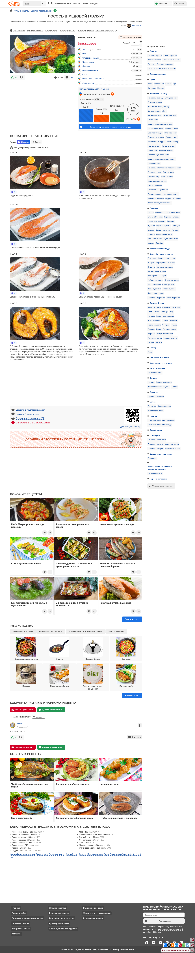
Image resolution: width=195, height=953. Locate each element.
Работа (85, 4)
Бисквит (151, 230)
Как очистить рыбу (21, 818)
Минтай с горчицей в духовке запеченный (72, 604)
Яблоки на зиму (170, 133)
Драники (151, 234)
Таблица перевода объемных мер (94, 89)
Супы (152, 79)
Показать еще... (132, 619)
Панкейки (159, 243)
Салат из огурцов (155, 55)
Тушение (151, 267)
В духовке (152, 258)
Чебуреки (166, 325)
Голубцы (164, 312)
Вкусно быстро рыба (23, 631)
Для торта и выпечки (160, 357)
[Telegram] (187, 945)
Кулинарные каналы (93, 918)
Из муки (26, 686)
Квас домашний (168, 420)
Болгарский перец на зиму (158, 107)
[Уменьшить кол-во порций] (140, 45)
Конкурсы (94, 4)
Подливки (152, 406)
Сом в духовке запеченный (26, 563)
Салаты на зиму (154, 111)
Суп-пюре (152, 88)
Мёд (84, 53)
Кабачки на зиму (169, 115)
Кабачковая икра (154, 115)
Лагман (151, 342)
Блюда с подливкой (165, 334)
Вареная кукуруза (155, 473)
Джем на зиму (172, 142)
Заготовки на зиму (158, 94)
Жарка (160, 258)
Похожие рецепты (35, 30)
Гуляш (174, 325)
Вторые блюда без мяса (50, 631)
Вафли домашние (155, 239)
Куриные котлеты (170, 338)
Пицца (158, 329)
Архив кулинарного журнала (63, 928)
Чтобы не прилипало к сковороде (118, 818)
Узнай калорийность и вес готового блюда (110, 127)
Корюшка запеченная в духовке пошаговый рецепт (117, 564)
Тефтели (151, 334)
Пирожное (160, 396)
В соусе (151, 263)
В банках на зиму (155, 102)
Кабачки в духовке (155, 280)
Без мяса (126, 659)
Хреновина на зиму (170, 194)
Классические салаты (171, 60)
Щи (174, 84)
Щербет (151, 396)
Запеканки (176, 307)
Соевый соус (88, 62)
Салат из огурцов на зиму (158, 155)
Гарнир (153, 348)
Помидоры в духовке (156, 298)
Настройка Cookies (21, 928)
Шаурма (151, 382)
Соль (84, 74)
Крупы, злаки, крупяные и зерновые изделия (160, 467)
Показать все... (132, 695)
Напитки (153, 416)
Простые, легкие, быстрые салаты (162, 69)
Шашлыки (166, 307)
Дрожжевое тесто (155, 373)
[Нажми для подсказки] (112, 94)
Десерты (154, 392)
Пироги (150, 213)
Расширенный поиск (93, 908)
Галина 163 (137, 26)
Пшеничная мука (90, 70)
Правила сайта (19, 913)
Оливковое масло (90, 58)
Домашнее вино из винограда (160, 425)
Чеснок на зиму (154, 146)
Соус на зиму (168, 172)
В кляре (158, 342)
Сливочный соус (164, 406)
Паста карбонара (169, 329)
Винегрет (151, 64)
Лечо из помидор (155, 185)
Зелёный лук (88, 83)
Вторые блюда (157, 303)
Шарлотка (159, 213)
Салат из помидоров (165, 64)
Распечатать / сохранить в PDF (30, 418)
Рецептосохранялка (62, 4)
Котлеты (157, 307)
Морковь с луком (172, 444)
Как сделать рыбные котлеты (72, 784)
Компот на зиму (171, 128)
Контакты (16, 934)
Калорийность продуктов (106, 30)
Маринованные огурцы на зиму (160, 124)
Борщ (150, 84)
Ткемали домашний (155, 410)
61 (72, 77)
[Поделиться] (192, 945)
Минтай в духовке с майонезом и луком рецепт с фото (74, 564)
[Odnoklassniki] (172, 945)
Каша (150, 307)
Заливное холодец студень (159, 387)
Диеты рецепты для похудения (93, 687)
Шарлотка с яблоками (156, 221)
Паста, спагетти (154, 325)
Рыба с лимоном (116, 631)
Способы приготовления (161, 254)
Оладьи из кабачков (164, 234)
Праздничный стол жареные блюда (85, 631)
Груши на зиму (167, 177)
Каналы (76, 4)
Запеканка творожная (165, 316)
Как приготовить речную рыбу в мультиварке (29, 604)
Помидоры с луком (155, 444)
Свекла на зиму (154, 163)
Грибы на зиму (153, 177)
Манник (151, 243)
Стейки (156, 312)
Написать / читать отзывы (28, 414)
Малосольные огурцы (156, 142)
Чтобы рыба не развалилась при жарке (29, 785)
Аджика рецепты (154, 194)
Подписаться (165, 921)
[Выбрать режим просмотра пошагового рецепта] (13, 192)
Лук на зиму (153, 150)
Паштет (175, 387)
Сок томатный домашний (158, 190)
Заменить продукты (87, 43)
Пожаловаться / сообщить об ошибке (33, 422)
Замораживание (154, 284)
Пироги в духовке (163, 226)
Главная (16, 908)
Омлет (165, 321)
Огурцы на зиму (171, 98)
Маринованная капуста (157, 181)
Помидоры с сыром (155, 449)
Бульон (168, 84)
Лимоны (86, 66)
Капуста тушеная (155, 338)
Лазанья (151, 329)
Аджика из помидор (156, 198)
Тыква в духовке (173, 298)
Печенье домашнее (172, 213)
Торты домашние (158, 74)
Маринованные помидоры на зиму (161, 159)
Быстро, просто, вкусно (161, 363)
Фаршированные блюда (165, 263)
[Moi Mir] (176, 945)
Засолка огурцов (154, 172)
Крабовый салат (154, 60)
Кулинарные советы (59, 913)
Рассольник (159, 84)
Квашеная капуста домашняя (159, 203)
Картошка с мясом (172, 449)
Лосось (85, 49)
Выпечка (154, 208)
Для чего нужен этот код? (130, 427)
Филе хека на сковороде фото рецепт (72, 525)
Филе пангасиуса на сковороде (117, 524)
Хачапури (176, 226)
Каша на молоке (154, 321)
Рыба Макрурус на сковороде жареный (27, 525)
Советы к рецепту (86, 30)
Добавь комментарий (52, 710)
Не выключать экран (132, 37)
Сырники (170, 221)
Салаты (153, 51)
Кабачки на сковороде (157, 271)
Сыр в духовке (168, 284)
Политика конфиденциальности (27, 918)
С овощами (155, 435)
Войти (181, 4)
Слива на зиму (171, 137)
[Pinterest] (180, 945)
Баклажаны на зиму (156, 137)
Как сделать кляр (109, 784)
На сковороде (170, 258)
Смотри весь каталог (162, 486)
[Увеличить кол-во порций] (140, 41)
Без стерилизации (155, 133)
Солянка (160, 88)
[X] (169, 945)
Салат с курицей (170, 55)
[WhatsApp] (183, 945)
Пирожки (167, 217)
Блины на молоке (163, 230)
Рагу (171, 312)
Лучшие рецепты (57, 908)
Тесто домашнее (157, 368)
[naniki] (13, 725)
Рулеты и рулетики (164, 382)
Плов (150, 312)
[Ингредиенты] (192, 940)
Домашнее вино (154, 420)
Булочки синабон (171, 239)
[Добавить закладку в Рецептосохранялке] (67, 77)
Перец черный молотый (93, 79)
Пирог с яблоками (158, 479)
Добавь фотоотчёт (24, 710)
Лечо (164, 111)
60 (16, 77)
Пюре (150, 352)
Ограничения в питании (161, 454)
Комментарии (51, 30)
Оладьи (176, 217)
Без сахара (152, 458)
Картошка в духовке (165, 267)
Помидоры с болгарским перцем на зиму (164, 168)
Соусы (153, 402)
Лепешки (175, 230)
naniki (19, 724)
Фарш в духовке (154, 289)
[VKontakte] (165, 945)
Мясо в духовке (169, 289)
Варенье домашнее (155, 128)
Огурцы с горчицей (173, 198)
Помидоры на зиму (155, 98)
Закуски (153, 378)
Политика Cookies (20, 923)
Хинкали (151, 316)
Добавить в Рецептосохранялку (30, 410)
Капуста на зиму (168, 146)
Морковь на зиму (166, 150)
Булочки (151, 226)
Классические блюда (160, 249)
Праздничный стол (59, 686)
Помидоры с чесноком (157, 440)
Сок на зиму (153, 120)
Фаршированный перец (157, 276)
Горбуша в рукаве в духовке (115, 603)
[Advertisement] (165, 25)
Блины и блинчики (155, 217)
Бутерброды (156, 430)
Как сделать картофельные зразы (74, 818)
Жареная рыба (126, 686)
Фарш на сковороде (156, 293)
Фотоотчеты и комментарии (96, 913)
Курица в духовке (172, 280)
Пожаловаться (19, 30)
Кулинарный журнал (59, 923)
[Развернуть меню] (192, 950)
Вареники (173, 321)
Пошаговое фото (68, 30)
